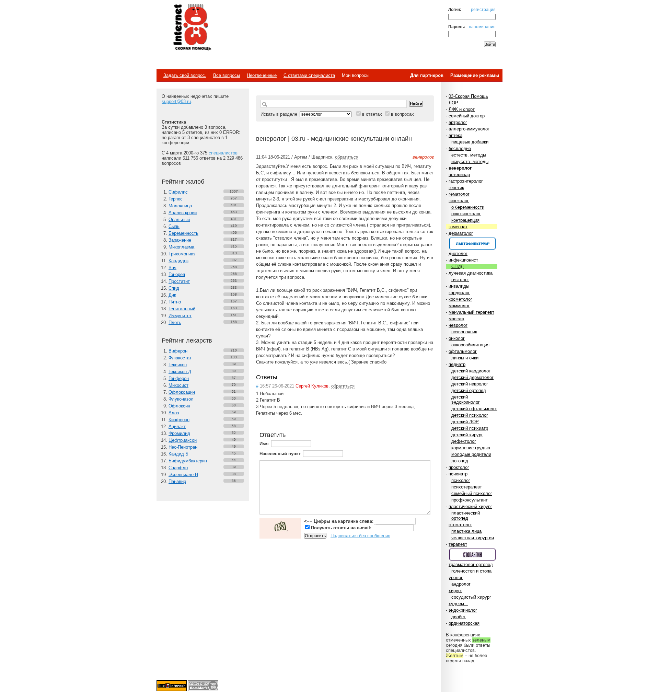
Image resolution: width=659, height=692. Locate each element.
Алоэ (174, 412)
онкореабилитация (470, 344)
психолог (460, 480)
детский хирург (467, 434)
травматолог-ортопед (471, 564)
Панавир (177, 481)
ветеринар (459, 174)
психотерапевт (466, 486)
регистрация (483, 9)
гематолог (459, 194)
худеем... (458, 603)
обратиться (346, 157)
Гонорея (177, 274)
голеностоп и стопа (471, 571)
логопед (459, 460)
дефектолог (463, 441)
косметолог (460, 299)
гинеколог (459, 200)
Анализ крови (183, 212)
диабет (458, 616)
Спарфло (178, 467)
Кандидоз (178, 260)
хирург (455, 590)
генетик (456, 187)
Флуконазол (181, 399)
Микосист (178, 385)
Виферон (178, 351)
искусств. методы (469, 161)
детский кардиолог (470, 370)
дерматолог (461, 233)
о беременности (467, 207)
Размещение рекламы (474, 75)
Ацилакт (177, 426)
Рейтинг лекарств (187, 340)
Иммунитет (180, 315)
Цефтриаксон (183, 440)
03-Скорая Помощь (468, 96)
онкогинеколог (466, 213)
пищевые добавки (469, 142)
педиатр (457, 364)
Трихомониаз (182, 253)
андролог (461, 584)
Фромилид (179, 433)
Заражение (180, 240)
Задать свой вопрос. (184, 75)
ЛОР (453, 102)
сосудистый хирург (471, 597)
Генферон (179, 378)
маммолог (459, 305)
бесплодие (460, 148)
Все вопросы (226, 75)
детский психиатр (469, 428)
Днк (172, 295)
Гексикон (178, 364)
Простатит (179, 281)
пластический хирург (470, 506)
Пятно (175, 301)
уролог (456, 577)
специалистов (223, 152)
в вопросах (402, 114)
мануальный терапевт (471, 312)
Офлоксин (179, 405)
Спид (174, 288)
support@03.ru (176, 101)
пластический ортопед (465, 515)
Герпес (176, 198)
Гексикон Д (180, 371)
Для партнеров (426, 75)
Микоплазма (181, 247)
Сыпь (174, 226)
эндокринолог (463, 610)
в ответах (372, 114)
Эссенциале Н (183, 474)
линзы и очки (464, 357)
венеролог (460, 168)
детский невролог (469, 384)
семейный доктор (467, 115)
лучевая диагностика (471, 273)
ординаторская (464, 623)
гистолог (460, 279)
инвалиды (459, 286)
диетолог (458, 253)
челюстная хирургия (472, 537)
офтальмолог (463, 351)
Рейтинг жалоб (183, 181)
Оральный (179, 219)
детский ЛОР (465, 421)
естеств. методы (468, 155)
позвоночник (464, 331)
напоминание (482, 26)
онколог (457, 338)
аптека (455, 135)
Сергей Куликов (312, 386)
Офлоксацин (182, 392)
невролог (458, 325)
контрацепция (465, 220)
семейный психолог (471, 493)
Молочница (180, 205)
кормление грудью (470, 447)
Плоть (175, 322)
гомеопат (458, 226)
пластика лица (466, 531)
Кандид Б (178, 454)
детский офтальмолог (474, 408)
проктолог (459, 467)
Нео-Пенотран (183, 447)
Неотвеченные (262, 75)
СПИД (457, 266)
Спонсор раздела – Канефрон (472, 244)
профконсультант (469, 500)
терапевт (458, 544)
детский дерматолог (472, 377)
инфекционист (463, 260)
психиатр (458, 473)
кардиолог (459, 292)
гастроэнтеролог (466, 181)
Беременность (183, 233)
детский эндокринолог (465, 399)
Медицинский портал (192, 28)
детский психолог (469, 415)
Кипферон (179, 419)
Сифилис (178, 192)
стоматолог (460, 524)
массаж (456, 318)
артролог (458, 122)
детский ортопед (468, 390)
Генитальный (182, 308)
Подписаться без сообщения (360, 535)
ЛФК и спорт (462, 109)
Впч (172, 267)
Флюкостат (180, 357)
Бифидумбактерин (188, 460)
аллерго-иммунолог (469, 128)
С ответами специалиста (309, 75)
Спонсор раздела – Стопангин (472, 555)
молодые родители (471, 454)
